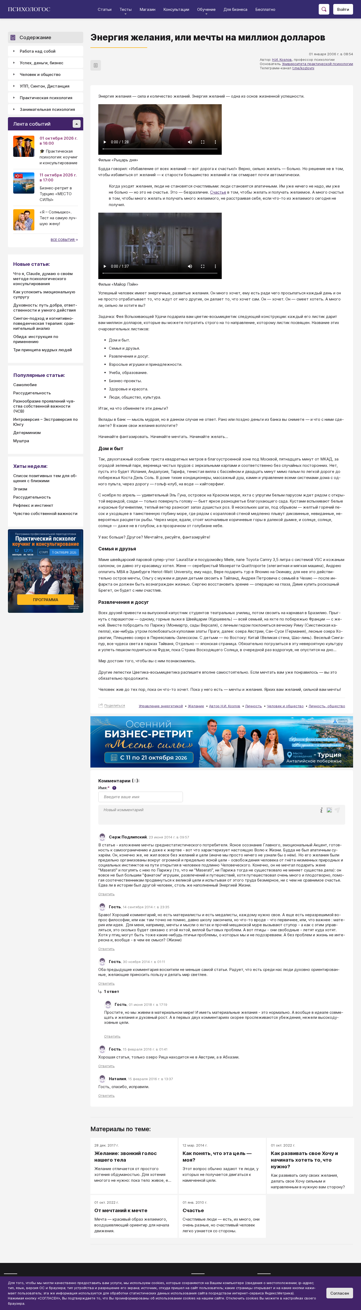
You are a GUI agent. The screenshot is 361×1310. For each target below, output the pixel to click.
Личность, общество (327, 706)
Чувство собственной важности (45, 513)
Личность (253, 706)
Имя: (106, 787)
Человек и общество (285, 706)
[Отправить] (337, 810)
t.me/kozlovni (303, 68)
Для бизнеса (235, 9)
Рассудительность (32, 392)
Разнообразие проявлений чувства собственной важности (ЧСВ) (44, 406)
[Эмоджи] (329, 810)
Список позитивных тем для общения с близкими (45, 478)
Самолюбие (25, 384)
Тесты (125, 9)
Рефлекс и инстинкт (33, 505)
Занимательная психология (47, 109)
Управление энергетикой (161, 706)
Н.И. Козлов (282, 59)
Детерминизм (27, 432)
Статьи (105, 9)
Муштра (21, 440)
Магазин (147, 9)
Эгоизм (20, 488)
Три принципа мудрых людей (42, 349)
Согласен (339, 1293)
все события (63, 240)
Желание (196, 706)
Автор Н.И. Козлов (224, 706)
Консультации (176, 9)
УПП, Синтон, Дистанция (45, 86)
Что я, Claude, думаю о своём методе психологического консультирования (43, 278)
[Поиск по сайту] (324, 9)
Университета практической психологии (317, 64)
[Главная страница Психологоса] (31, 9)
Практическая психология (46, 97)
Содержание (35, 37)
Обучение (206, 9)
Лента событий (31, 124)
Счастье (218, 192)
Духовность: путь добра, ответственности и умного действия (45, 308)
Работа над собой (37, 51)
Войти (343, 9)
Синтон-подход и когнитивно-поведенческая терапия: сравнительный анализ (44, 323)
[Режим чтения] (95, 65)
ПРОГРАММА (45, 599)
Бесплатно (265, 9)
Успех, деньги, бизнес (41, 62)
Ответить (106, 894)
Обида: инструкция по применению (35, 339)
